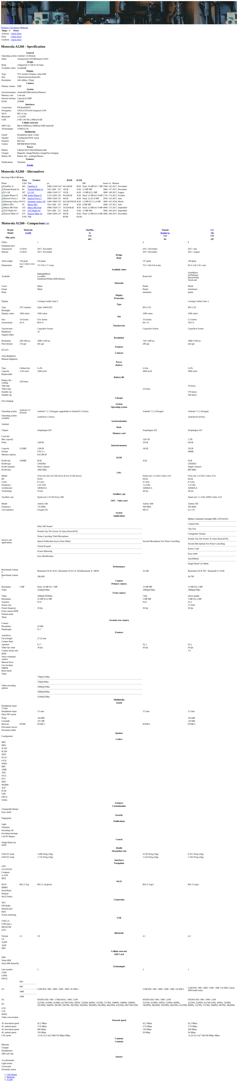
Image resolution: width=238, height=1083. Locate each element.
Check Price (16, 33)
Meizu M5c (33, 204)
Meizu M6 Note (34, 207)
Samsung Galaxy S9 (36, 201)
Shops (9, 15)
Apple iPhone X (35, 195)
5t (90, 233)
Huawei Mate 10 (35, 213)
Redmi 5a (165, 233)
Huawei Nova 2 (34, 198)
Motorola (24, 28)
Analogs (10, 20)
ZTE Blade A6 (34, 210)
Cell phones (14, 28)
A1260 (28, 233)
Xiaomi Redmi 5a (35, 189)
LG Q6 (31, 192)
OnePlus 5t (32, 186)
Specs (9, 18)
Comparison (12, 23)
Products (5, 28)
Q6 (212, 233)
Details (30, 165)
